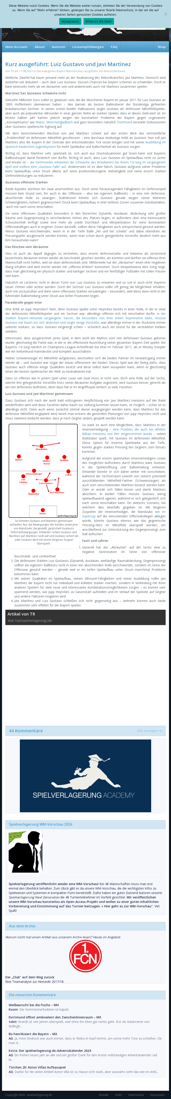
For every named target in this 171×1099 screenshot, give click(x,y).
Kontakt (103, 1095)
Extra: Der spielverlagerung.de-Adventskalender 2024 (50, 1050)
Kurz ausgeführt (88, 71)
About (40, 47)
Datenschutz (136, 1095)
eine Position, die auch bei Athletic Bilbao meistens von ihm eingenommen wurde (124, 431)
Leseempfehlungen (88, 47)
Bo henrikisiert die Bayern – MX (33, 1034)
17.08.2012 (26, 71)
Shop (162, 47)
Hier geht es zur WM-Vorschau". (129, 906)
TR (12, 71)
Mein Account (16, 47)
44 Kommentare (83, 731)
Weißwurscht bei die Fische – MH (34, 1005)
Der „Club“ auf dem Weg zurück (29, 977)
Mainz (40, 122)
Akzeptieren (70, 21)
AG (11, 1038)
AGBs (118, 1095)
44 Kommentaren (114, 71)
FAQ (114, 47)
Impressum (157, 1095)
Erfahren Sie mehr (99, 21)
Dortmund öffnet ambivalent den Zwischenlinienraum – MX (55, 1017)
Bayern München (67, 71)
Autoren (58, 47)
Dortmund (124, 122)
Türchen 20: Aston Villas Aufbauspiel (37, 1067)
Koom (13, 1009)
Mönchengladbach (59, 122)
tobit (13, 1022)
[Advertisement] (85, 673)
